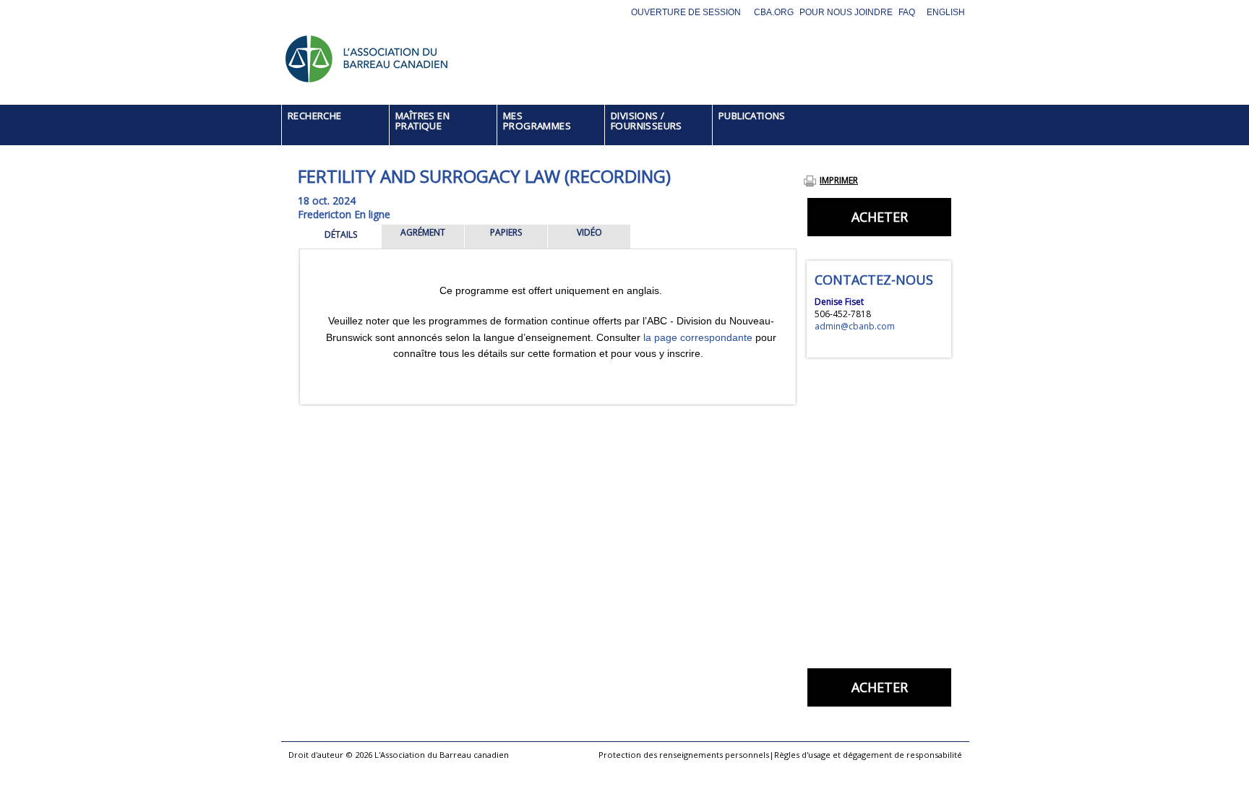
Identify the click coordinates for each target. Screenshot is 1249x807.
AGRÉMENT (422, 232)
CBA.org (774, 12)
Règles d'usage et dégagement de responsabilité (868, 754)
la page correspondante (697, 337)
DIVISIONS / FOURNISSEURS (646, 120)
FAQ (906, 12)
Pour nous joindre (846, 12)
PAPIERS (506, 232)
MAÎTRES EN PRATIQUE (422, 120)
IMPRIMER (839, 180)
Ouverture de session (686, 12)
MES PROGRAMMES (537, 120)
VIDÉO (589, 232)
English (946, 12)
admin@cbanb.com (855, 326)
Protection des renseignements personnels (683, 754)
